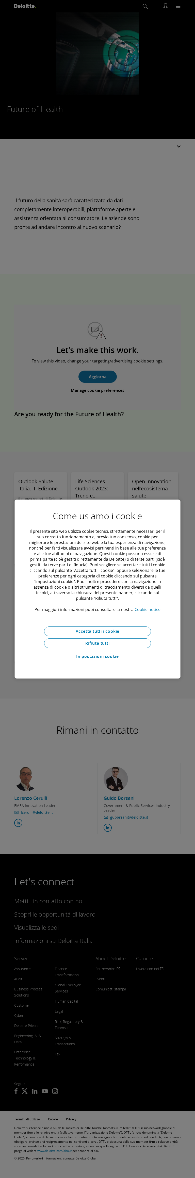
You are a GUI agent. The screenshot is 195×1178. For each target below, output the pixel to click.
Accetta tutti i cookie (98, 631)
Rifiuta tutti (97, 643)
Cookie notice (147, 609)
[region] (98, 589)
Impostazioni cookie (97, 656)
